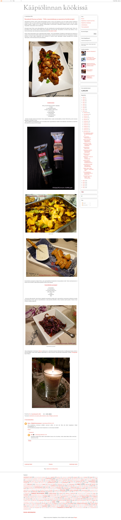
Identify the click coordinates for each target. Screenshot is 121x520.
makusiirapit (79, 493)
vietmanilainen (26, 507)
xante (88, 507)
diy (25, 480)
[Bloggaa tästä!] (47, 414)
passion (79, 497)
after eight (39, 477)
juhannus (72, 482)
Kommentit (85, 205)
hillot (46, 481)
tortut (92, 504)
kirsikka (84, 487)
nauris (69, 496)
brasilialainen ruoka (36, 478)
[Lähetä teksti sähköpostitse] (44, 413)
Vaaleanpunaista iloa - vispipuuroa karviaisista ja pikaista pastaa (91, 64)
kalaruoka (93, 484)
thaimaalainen (69, 504)
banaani (85, 477)
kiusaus (89, 487)
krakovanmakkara (38, 488)
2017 (84, 109)
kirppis (80, 487)
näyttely (35, 497)
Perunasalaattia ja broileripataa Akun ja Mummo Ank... (88, 173)
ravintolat (31, 502)
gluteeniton (65, 480)
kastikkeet (53, 485)
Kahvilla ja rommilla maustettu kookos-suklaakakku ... (87, 144)
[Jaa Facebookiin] (49, 414)
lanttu (51, 490)
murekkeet (26, 496)
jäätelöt (43, 484)
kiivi (68, 487)
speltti (60, 503)
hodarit (63, 481)
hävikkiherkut (91, 481)
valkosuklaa (70, 506)
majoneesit (27, 493)
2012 (84, 185)
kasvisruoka (69, 485)
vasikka (80, 506)
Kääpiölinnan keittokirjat (86, 22)
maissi (96, 491)
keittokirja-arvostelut (29, 487)
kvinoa (29, 490)
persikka (34, 499)
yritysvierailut (93, 507)
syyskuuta (86, 117)
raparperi (94, 500)
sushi (26, 504)
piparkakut (51, 499)
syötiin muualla (35, 504)
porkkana (66, 499)
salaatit (68, 502)
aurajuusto (75, 477)
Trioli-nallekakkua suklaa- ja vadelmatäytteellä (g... (88, 134)
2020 (84, 104)
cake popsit (73, 478)
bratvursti (42, 478)
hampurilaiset (26, 481)
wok (84, 507)
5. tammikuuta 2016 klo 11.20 (48, 423)
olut (43, 497)
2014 (84, 182)
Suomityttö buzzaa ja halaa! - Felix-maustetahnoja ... (87, 177)
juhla (76, 482)
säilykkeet (41, 504)
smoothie (49, 503)
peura (42, 499)
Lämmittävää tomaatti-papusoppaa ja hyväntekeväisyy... (87, 165)
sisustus (32, 503)
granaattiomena (76, 480)
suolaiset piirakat (94, 503)
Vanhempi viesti (73, 464)
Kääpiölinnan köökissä (56, 8)
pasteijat (90, 497)
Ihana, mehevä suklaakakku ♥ (89, 70)
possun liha (80, 499)
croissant (84, 478)
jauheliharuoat (51, 482)
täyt (40, 506)
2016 (84, 111)
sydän (30, 504)
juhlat (40, 415)
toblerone (75, 504)
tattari (55, 504)
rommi (48, 502)
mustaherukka (32, 496)
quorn (90, 500)
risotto (44, 502)
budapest (62, 478)
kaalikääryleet (60, 484)
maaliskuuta (86, 128)
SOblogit (51, 415)
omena (56, 497)
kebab (80, 485)
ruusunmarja (62, 502)
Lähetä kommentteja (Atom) (52, 468)
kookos (25, 488)
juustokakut (93, 482)
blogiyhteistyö (26, 478)
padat (61, 497)
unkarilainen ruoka (54, 506)
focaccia (47, 480)
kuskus (93, 488)
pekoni (28, 499)
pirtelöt (56, 499)
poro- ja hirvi (72, 499)
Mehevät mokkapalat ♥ (91, 51)
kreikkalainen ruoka (45, 488)
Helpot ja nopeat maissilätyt (86, 154)
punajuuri (48, 500)
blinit (95, 477)
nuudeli (31, 497)
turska (37, 506)
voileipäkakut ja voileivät (63, 507)
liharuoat (35, 491)
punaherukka (41, 500)
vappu (76, 506)
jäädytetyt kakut (38, 484)
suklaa (71, 503)
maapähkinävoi (87, 491)
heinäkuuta (86, 121)
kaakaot (49, 484)
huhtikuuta (86, 126)
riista (40, 502)
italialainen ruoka (43, 482)
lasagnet (56, 490)
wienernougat (79, 507)
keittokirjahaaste (39, 487)
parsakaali (75, 497)
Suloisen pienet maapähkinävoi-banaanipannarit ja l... (88, 161)
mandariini (89, 493)
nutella (26, 497)
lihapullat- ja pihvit (27, 491)
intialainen (36, 482)
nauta (73, 496)
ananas (43, 477)
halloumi (88, 480)
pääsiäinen (84, 500)
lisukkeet (44, 415)
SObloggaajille (74, 352)
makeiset (61, 493)
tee (58, 504)
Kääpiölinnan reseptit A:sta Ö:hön (88, 20)
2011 (84, 187)
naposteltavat (63, 496)
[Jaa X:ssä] (48, 414)
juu (88, 482)
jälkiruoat (29, 484)
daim (97, 478)
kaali (54, 484)
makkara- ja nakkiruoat (70, 493)
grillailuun (83, 480)
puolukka (54, 500)
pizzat (61, 499)
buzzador (37, 415)
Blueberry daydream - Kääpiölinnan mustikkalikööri (90, 76)
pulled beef (95, 499)
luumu (74, 491)
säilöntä (46, 504)
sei (86, 502)
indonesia (31, 482)
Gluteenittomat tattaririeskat (86, 148)
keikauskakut (85, 485)
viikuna (31, 507)
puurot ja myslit (61, 500)
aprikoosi (58, 477)
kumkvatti (72, 488)
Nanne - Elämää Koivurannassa (34, 423)
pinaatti (45, 499)
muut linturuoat (52, 496)
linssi (59, 491)
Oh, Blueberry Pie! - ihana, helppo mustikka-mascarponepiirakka (91, 58)
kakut (79, 484)
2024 (84, 97)
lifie (95, 490)
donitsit (29, 480)
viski (46, 507)
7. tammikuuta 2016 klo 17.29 (41, 434)
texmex (62, 504)
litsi (67, 491)
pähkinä (68, 500)
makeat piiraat (52, 493)
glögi (71, 480)
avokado (81, 477)
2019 (84, 105)
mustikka (45, 496)
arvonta (69, 477)
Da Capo (92, 478)
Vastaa (29, 429)
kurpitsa (89, 488)
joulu (59, 482)
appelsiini (53, 477)
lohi (70, 491)
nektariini (78, 496)
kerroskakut (52, 487)
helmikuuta (86, 129)
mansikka (26, 495)
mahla (93, 491)
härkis (86, 481)
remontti (36, 502)
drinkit (34, 480)
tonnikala (87, 504)
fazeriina (38, 480)
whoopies (73, 507)
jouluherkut (65, 482)
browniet (57, 478)
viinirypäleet (37, 507)
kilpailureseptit (74, 487)
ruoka (47, 415)
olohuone (39, 497)
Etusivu (51, 464)
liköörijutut (50, 491)
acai (35, 477)
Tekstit (84, 203)
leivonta (62, 490)
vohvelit (54, 507)
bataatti (91, 477)
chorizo (79, 478)
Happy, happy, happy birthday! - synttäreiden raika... (88, 169)
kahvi (66, 484)
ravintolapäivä (26, 502)
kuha (55, 488)
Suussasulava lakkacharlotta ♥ (87, 137)
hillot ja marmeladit (52, 481)
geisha (60, 480)
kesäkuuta (86, 122)
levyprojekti (92, 490)
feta (42, 480)
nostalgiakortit (95, 496)
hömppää (25, 482)
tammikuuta (86, 131)
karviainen (47, 485)
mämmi (58, 496)
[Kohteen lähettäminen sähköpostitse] (46, 414)
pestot (39, 499)
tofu (83, 504)
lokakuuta (86, 116)
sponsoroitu (55, 415)
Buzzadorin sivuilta (52, 30)
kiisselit (64, 487)
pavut (25, 499)
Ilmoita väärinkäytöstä (29, 512)
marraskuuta (86, 114)
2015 (84, 180)
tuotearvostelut (31, 506)
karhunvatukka (36, 485)
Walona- (40, 351)
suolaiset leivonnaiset (82, 503)
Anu (32, 434)
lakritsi (42, 490)
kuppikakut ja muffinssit (81, 488)
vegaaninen (85, 506)
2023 (84, 99)
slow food (44, 503)
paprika (69, 497)
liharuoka (43, 491)
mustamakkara (39, 496)
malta (84, 493)
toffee (80, 504)
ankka (48, 477)
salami (74, 502)
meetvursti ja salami (52, 494)
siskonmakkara (26, 503)
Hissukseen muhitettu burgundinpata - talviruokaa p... (87, 151)
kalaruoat (87, 484)
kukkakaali (66, 488)
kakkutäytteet (72, 484)
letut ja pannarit (85, 490)
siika (95, 502)
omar (52, 497)
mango (94, 493)
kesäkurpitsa (58, 487)
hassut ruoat (33, 481)
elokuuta (85, 119)
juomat (84, 482)
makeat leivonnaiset (37, 493)
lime (55, 491)
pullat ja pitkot (89, 499)
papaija (65, 497)
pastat (83, 497)
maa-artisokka (80, 491)
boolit (30, 478)
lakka (38, 490)
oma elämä (48, 497)
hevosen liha (40, 481)
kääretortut (33, 490)
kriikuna (51, 488)
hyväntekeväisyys (69, 481)
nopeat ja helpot (85, 496)
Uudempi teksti (28, 464)
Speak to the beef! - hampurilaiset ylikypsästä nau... (87, 140)
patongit (94, 497)
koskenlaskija (31, 488)
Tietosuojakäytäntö (85, 26)
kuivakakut (59, 488)
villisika (42, 507)
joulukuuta (86, 112)
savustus (82, 502)
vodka (50, 507)
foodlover (53, 480)
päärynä (78, 500)
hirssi (59, 481)
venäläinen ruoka (92, 506)
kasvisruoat (61, 485)
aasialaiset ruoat (28, 477)
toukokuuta (86, 124)
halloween (93, 480)
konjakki (94, 487)
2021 (84, 102)
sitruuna (37, 503)
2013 (84, 184)
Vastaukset (31, 432)
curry (88, 478)
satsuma (78, 502)
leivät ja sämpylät (74, 490)
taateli (51, 504)
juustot (25, 484)
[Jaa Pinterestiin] (51, 414)
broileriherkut (32, 415)
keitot (91, 485)
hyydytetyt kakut (79, 481)
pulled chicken (27, 500)
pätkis (73, 500)
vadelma (62, 506)
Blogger (75, 517)
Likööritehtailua (84, 24)
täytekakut (44, 506)
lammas (47, 490)
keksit (47, 487)
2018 (84, 107)
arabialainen (64, 477)
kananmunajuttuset (27, 485)
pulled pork (34, 500)
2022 (84, 100)
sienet (91, 502)
